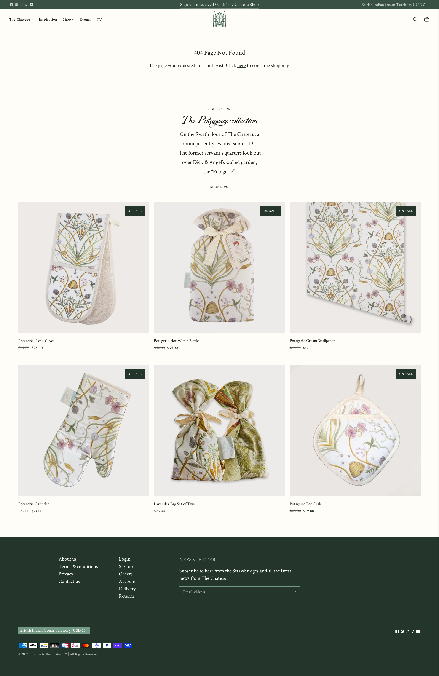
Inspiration (48, 19)
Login (125, 559)
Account (127, 581)
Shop (67, 19)
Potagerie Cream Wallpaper (312, 340)
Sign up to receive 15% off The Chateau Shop (219, 4)
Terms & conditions (78, 566)
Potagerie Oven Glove (36, 340)
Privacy (66, 573)
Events (85, 19)
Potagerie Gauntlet (33, 503)
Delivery (127, 588)
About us (68, 559)
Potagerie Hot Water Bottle (176, 340)
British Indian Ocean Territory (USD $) (394, 4)
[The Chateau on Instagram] (21, 4)
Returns (127, 596)
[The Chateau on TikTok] (26, 4)
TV (99, 19)
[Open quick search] (415, 19)
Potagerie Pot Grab (305, 503)
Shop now (219, 187)
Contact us (69, 581)
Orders (126, 573)
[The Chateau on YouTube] (31, 4)
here (241, 65)
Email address (194, 587)
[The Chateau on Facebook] (11, 4)
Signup (126, 566)
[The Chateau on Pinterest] (16, 4)
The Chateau (19, 19)
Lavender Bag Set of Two (174, 503)
